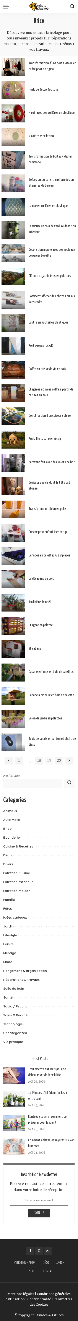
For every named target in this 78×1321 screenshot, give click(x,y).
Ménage (9, 953)
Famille (9, 900)
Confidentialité (39, 1299)
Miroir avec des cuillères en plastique (52, 113)
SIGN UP (39, 1213)
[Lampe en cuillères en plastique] (13, 207)
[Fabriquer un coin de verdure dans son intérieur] (13, 230)
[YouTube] (48, 1251)
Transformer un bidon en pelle (47, 509)
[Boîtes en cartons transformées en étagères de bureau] (13, 183)
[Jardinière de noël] (13, 603)
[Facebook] (30, 1251)
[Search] (72, 6)
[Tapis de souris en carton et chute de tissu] (13, 743)
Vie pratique (13, 1042)
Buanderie (11, 837)
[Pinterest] (39, 1251)
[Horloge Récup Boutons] (13, 90)
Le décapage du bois (41, 579)
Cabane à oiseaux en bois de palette (51, 695)
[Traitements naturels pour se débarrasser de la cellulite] (14, 1075)
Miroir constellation (41, 136)
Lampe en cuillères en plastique (48, 206)
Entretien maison (16, 891)
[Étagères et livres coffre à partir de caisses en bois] (13, 393)
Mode (7, 962)
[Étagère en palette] (13, 626)
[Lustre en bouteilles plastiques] (13, 323)
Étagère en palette (41, 625)
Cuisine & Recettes (18, 846)
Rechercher (11, 775)
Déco (7, 855)
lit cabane (35, 649)
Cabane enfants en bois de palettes (51, 672)
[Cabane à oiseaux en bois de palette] (13, 696)
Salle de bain (13, 988)
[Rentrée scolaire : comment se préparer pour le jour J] (14, 1123)
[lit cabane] (13, 649)
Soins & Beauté (15, 1015)
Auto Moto (11, 820)
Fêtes (7, 908)
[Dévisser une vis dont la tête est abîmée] (13, 486)
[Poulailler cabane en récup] (13, 440)
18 (39, 761)
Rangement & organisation (25, 971)
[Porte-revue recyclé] (13, 346)
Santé (8, 997)
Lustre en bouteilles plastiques (48, 322)
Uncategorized (15, 1033)
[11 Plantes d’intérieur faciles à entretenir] (14, 1099)
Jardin (8, 926)
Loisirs (8, 944)
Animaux (10, 811)
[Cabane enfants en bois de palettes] (13, 673)
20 (59, 761)
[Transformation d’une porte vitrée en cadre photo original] (13, 67)
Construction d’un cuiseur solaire (50, 416)
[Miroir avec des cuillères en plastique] (13, 113)
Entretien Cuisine (16, 873)
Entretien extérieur (18, 882)
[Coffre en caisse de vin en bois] (13, 370)
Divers (8, 864)
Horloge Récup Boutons (43, 89)
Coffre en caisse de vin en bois (47, 369)
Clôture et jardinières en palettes (50, 276)
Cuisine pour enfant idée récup (48, 532)
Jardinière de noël (39, 602)
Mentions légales (20, 1294)
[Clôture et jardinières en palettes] (13, 277)
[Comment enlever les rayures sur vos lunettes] (14, 1147)
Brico (7, 828)
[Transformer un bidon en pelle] (13, 510)
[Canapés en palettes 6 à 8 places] (13, 556)
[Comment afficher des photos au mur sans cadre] (13, 300)
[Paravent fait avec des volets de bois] (13, 463)
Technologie (13, 1024)
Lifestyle (10, 935)
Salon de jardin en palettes (45, 718)
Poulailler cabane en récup (45, 439)
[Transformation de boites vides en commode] (13, 160)
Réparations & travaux (21, 980)
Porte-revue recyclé (41, 346)
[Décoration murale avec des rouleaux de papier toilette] (13, 253)
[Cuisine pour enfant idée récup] (13, 533)
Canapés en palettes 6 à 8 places (49, 555)
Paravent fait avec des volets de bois (52, 462)
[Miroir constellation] (13, 137)
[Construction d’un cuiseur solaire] (13, 416)
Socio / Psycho (15, 1006)
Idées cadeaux (15, 917)
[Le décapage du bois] (13, 579)
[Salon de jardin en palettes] (13, 719)
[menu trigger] (7, 6)
